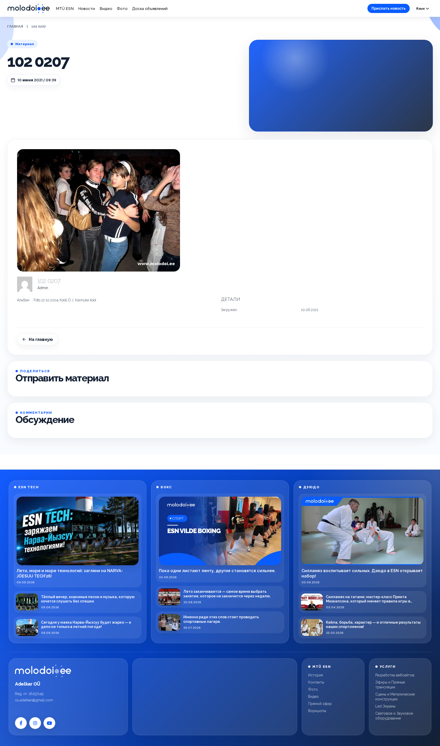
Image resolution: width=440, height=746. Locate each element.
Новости (86, 8)
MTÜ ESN (65, 8)
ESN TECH (28, 487)
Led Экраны (385, 706)
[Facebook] (21, 723)
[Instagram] (35, 723)
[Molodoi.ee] (43, 671)
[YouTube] (49, 723)
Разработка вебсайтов (394, 675)
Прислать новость (389, 8)
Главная (15, 26)
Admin (42, 288)
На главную (41, 339)
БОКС (166, 487)
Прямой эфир (320, 704)
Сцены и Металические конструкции (395, 696)
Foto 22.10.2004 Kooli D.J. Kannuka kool (65, 300)
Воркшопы (317, 711)
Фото (122, 8)
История (315, 675)
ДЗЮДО (311, 487)
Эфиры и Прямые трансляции (390, 684)
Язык (421, 8)
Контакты (316, 682)
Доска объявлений (150, 8)
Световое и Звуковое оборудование (394, 715)
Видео (106, 8)
